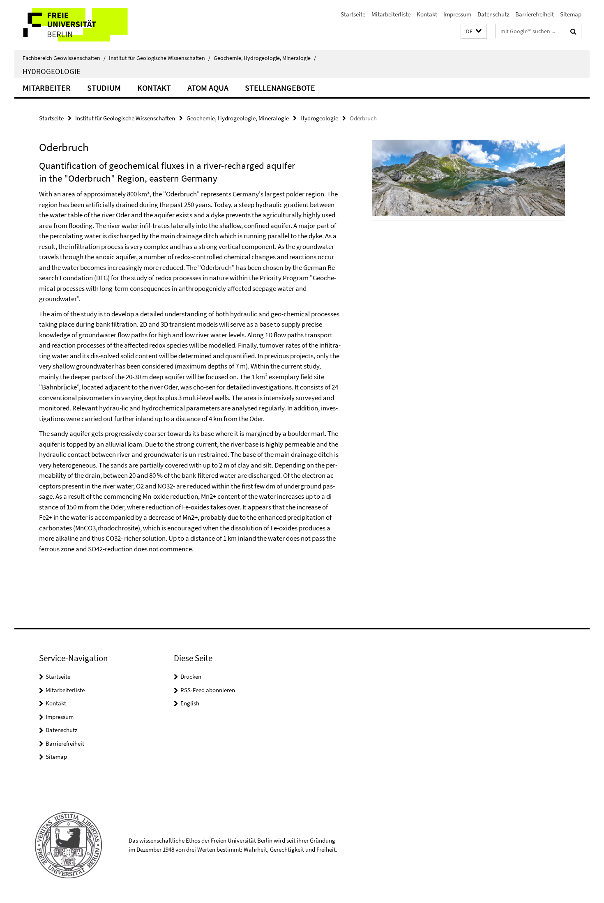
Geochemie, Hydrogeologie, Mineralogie (265, 58)
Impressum (457, 14)
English (189, 703)
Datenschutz (493, 14)
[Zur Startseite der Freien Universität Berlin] (83, 24)
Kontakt (427, 14)
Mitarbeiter (47, 88)
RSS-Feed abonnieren (207, 690)
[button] (474, 31)
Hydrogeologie (52, 71)
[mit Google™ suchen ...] (573, 31)
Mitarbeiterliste (390, 14)
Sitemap (570, 14)
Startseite (353, 14)
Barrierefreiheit (534, 14)
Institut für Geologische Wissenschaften (159, 58)
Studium (104, 88)
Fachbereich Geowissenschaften (64, 58)
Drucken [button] (190, 676)
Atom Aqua (207, 88)
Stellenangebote (280, 88)
